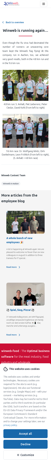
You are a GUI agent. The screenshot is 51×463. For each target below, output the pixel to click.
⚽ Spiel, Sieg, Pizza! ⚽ (20, 309)
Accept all (25, 433)
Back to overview (15, 22)
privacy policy (10, 425)
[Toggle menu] (43, 4)
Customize (27, 455)
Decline (26, 444)
